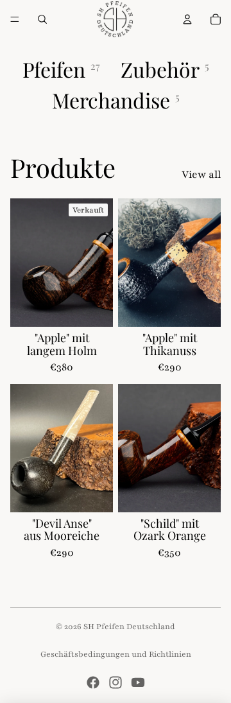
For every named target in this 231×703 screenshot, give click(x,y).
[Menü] (15, 19)
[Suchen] (42, 19)
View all (201, 175)
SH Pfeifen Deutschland (129, 626)
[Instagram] (115, 682)
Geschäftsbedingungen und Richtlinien (115, 654)
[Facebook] (93, 682)
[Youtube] (138, 682)
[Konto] (187, 19)
